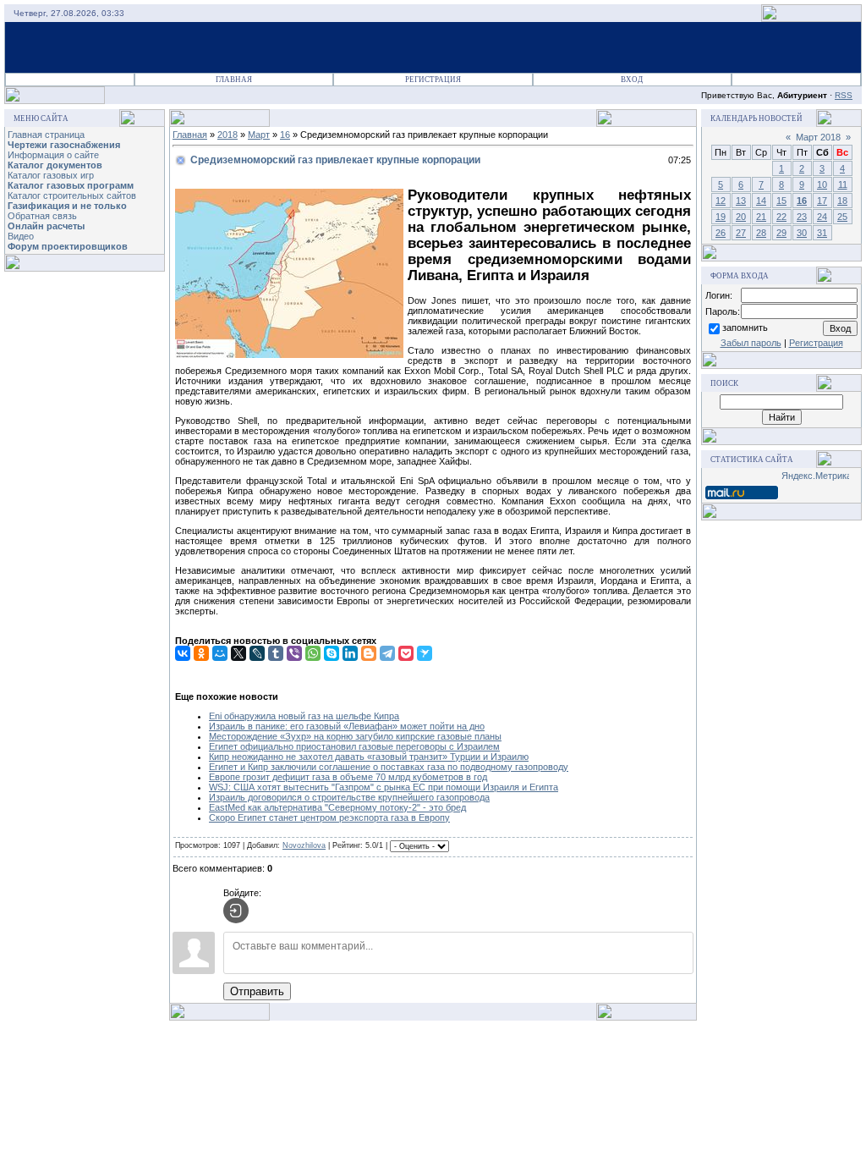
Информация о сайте (53, 155)
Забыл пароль (751, 343)
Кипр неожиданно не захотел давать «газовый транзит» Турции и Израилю (369, 756)
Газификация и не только (67, 206)
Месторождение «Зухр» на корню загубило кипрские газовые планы (355, 736)
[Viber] (294, 653)
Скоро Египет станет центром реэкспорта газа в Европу (329, 817)
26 (720, 233)
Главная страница (46, 134)
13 (741, 200)
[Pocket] (406, 653)
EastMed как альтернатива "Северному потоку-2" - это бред (337, 807)
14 (761, 200)
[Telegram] (387, 653)
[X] (238, 653)
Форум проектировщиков (68, 246)
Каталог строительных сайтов (72, 195)
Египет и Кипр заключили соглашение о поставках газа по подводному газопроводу (388, 767)
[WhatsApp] (313, 653)
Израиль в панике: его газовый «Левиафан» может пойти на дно (347, 726)
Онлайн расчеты (46, 226)
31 (822, 233)
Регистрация (433, 79)
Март (259, 134)
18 (842, 200)
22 (781, 217)
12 (720, 200)
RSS (843, 95)
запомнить (745, 327)
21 (761, 217)
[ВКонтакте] (182, 653)
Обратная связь (42, 216)
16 (285, 134)
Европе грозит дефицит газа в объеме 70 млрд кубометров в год (348, 777)
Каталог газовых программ (71, 185)
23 (802, 217)
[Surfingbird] (424, 653)
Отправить (257, 991)
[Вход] (236, 910)
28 (761, 233)
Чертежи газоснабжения (64, 145)
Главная (234, 79)
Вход (632, 79)
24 (822, 217)
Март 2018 (818, 137)
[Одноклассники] (201, 653)
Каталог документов (55, 165)
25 (842, 217)
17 (822, 200)
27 (741, 233)
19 (720, 217)
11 (842, 184)
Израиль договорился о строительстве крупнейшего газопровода (349, 797)
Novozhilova (304, 845)
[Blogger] (368, 653)
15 (781, 200)
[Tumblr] (275, 653)
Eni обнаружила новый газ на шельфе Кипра (304, 716)
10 (822, 184)
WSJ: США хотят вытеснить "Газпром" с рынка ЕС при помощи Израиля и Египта (383, 787)
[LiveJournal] (257, 653)
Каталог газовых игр (51, 175)
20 (741, 217)
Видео (21, 236)
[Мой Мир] (219, 653)
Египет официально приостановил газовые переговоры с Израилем (354, 746)
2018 (227, 134)
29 (781, 233)
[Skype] (331, 653)
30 (802, 233)
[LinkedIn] (350, 653)
